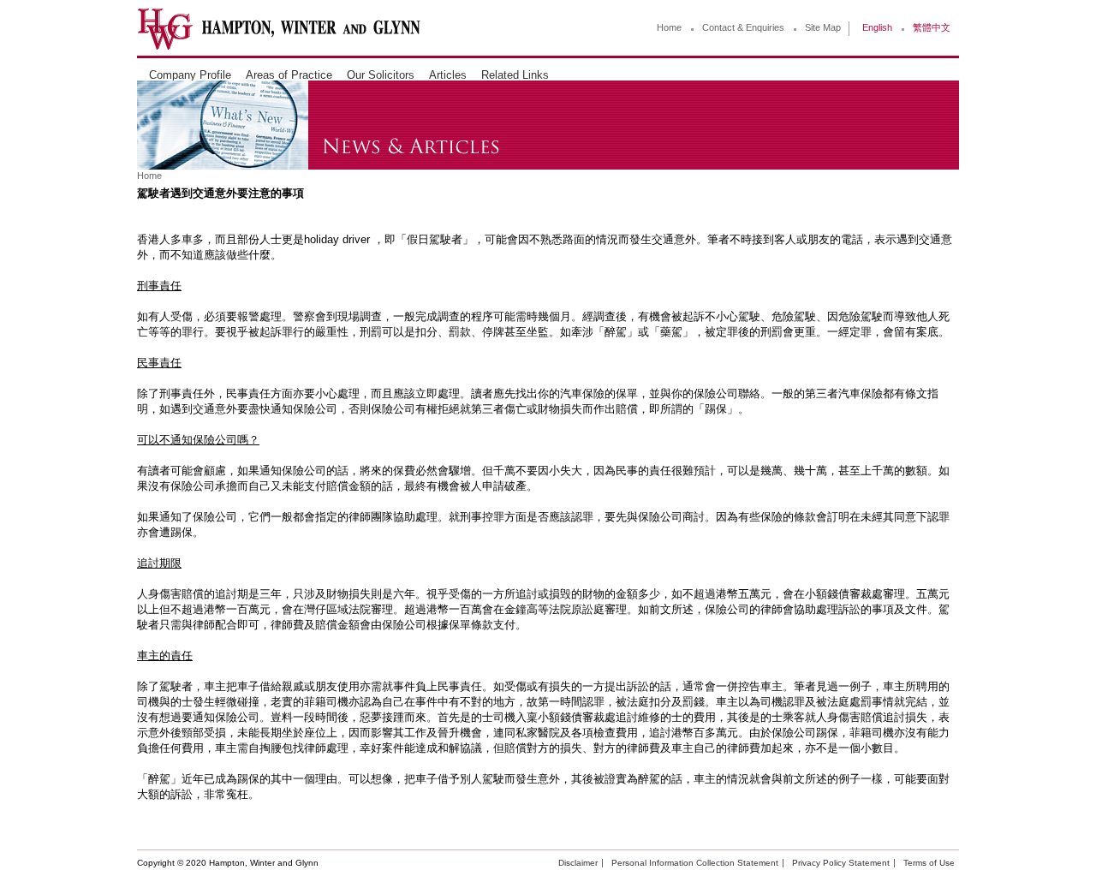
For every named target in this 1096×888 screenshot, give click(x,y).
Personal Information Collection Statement (694, 862)
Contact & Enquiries (743, 27)
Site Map (823, 27)
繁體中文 (931, 27)
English (877, 27)
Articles (448, 75)
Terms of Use (929, 862)
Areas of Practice (289, 75)
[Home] (279, 46)
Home (669, 27)
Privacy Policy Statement (841, 862)
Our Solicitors (380, 75)
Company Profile (190, 75)
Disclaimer (578, 862)
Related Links (515, 75)
